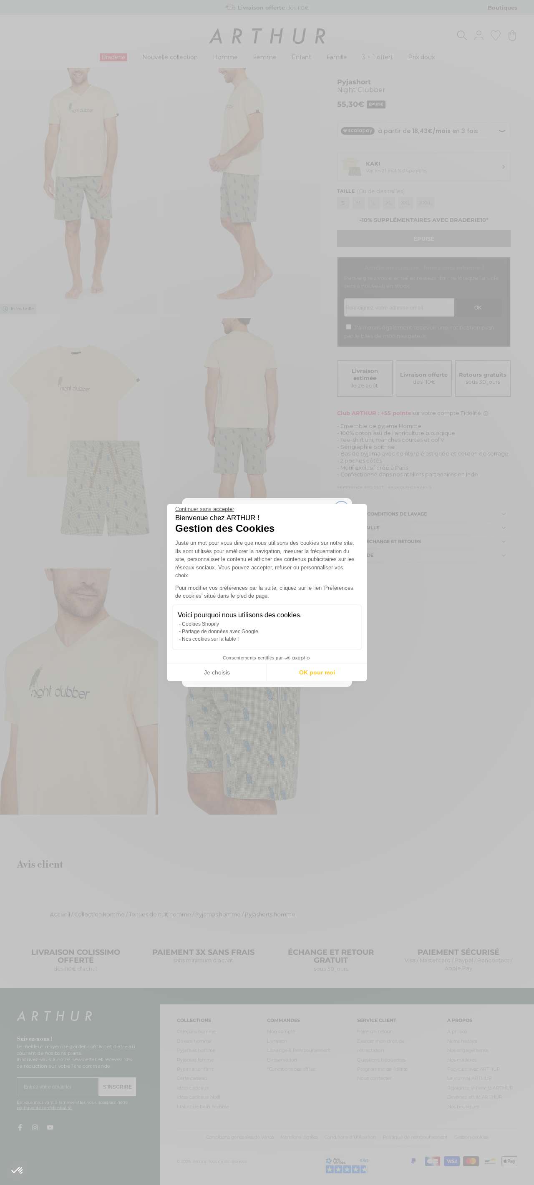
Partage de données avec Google (220, 631)
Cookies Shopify (200, 624)
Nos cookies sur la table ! (210, 639)
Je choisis (217, 672)
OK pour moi (317, 672)
